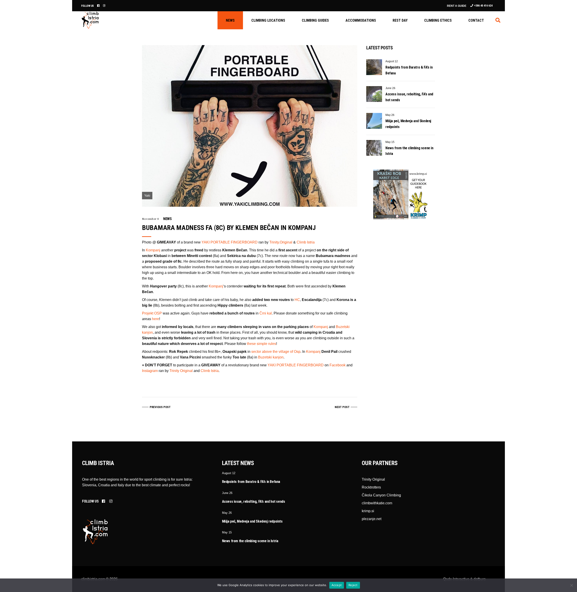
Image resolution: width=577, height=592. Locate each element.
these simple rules (261, 344)
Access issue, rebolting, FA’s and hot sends (253, 501)
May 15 (389, 142)
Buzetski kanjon (271, 357)
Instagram (150, 371)
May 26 (389, 115)
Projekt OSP (152, 313)
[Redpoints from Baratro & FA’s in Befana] (374, 67)
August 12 (391, 61)
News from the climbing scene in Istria (250, 541)
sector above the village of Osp (275, 351)
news (167, 219)
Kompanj (153, 250)
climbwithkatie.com (377, 503)
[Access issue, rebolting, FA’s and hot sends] (374, 94)
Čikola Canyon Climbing (381, 495)
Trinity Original (181, 371)
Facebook (338, 365)
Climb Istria (306, 242)
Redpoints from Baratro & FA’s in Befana (251, 482)
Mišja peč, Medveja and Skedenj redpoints (252, 521)
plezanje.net (371, 519)
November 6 (150, 218)
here (155, 319)
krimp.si (368, 511)
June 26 (390, 88)
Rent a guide (456, 5)
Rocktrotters (371, 487)
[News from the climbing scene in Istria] (374, 148)
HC (297, 300)
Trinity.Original (280, 242)
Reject (353, 585)
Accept (337, 585)
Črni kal (265, 313)
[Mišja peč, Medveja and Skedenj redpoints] (374, 121)
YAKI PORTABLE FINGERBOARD (229, 242)
